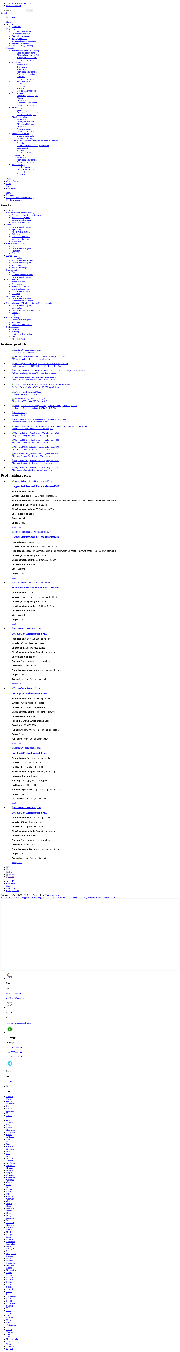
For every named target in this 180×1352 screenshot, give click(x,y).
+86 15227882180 (14, 1052)
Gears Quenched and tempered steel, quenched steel (33, 380)
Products (10, 48)
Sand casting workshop (21, 43)
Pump (19, 110)
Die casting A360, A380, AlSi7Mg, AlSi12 (29, 401)
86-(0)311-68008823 (15, 998)
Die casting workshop (21, 34)
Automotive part (23, 129)
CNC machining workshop (23, 31)
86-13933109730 (13, 994)
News (8, 183)
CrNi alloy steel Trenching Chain (25, 394)
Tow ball (20, 88)
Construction (22, 100)
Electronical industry (25, 124)
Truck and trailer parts (26, 67)
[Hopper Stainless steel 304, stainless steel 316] (32, 481)
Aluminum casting (19, 117)
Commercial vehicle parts (27, 112)
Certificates (16, 26)
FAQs (8, 186)
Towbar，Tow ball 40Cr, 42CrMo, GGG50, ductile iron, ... (36, 387)
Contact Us (11, 188)
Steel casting (17, 107)
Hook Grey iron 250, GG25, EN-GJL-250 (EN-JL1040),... (36, 366)
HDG (19, 176)
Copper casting (18, 155)
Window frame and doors (27, 136)
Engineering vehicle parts (27, 95)
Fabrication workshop (21, 36)
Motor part (21, 119)
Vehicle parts (22, 65)
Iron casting (16, 62)
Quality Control (12, 181)
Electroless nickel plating (27, 169)
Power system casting (26, 74)
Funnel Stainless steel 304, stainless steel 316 (35, 587)
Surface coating (18, 164)
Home (8, 22)
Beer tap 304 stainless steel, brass (25, 352)
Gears (19, 84)
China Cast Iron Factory (56, 897)
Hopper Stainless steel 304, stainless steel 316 (35, 486)
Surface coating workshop (22, 46)
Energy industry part (25, 122)
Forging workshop (19, 38)
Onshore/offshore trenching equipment (33, 145)
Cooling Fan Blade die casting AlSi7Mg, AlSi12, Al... (34, 408)
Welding (20, 150)
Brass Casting (7, 897)
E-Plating (21, 172)
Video (8, 179)
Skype (9, 1081)
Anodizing (21, 174)
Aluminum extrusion (20, 134)
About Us (10, 24)
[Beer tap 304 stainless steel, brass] (26, 628)
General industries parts (26, 60)
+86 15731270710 (14, 1057)
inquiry (15, 527)
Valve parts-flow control (27, 57)
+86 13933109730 (14, 1048)
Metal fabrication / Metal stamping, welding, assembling (35, 141)
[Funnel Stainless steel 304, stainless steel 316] (31, 582)
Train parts (21, 69)
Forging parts (17, 93)
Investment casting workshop (24, 41)
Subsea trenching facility (27, 103)
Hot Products (47, 895)
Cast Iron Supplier (37, 897)
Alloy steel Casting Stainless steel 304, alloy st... (32, 435)
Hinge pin (21, 86)
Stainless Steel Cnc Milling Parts (101, 897)
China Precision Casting (77, 897)
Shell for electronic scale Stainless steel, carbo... (31, 422)
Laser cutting (22, 148)
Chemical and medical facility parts (31, 55)
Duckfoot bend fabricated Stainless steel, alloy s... (32, 429)
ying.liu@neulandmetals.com (18, 3)
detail (20, 527)
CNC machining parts (21, 81)
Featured (10, 210)
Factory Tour (11, 29)
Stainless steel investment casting (25, 50)
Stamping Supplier (21, 897)
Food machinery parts (26, 53)
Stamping (21, 143)
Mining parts (22, 98)
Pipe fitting (21, 76)
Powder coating (23, 167)
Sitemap (57, 895)
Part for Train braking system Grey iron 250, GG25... (34, 373)
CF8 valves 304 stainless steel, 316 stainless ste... (32, 359)
